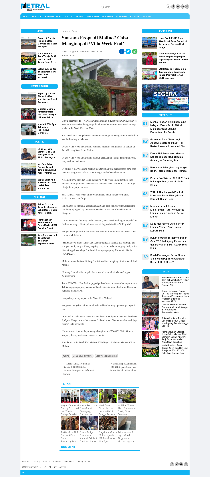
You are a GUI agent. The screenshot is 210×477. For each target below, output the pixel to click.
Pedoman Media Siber (63, 461)
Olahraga (121, 16)
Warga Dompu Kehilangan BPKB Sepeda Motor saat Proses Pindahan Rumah (123, 367)
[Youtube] (182, 6)
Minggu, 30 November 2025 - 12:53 (85, 51)
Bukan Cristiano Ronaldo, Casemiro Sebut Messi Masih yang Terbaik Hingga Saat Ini (175, 322)
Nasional (37, 16)
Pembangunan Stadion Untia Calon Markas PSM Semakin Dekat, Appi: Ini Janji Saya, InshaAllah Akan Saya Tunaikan (174, 336)
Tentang (36, 461)
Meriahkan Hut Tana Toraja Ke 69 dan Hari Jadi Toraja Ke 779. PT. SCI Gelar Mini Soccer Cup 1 (175, 349)
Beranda (26, 461)
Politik (69, 16)
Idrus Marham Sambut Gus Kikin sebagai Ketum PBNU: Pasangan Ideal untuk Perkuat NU (175, 281)
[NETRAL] (35, 10)
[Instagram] (187, 6)
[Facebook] (173, 6)
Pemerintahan (53, 16)
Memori (147, 16)
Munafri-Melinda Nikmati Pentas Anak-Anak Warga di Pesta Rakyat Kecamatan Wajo (175, 308)
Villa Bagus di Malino (83, 356)
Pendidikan (93, 16)
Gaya (74, 31)
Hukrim (79, 16)
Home (65, 31)
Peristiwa (107, 16)
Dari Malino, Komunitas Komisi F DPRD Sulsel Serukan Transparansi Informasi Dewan (78, 368)
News (26, 16)
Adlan (72, 55)
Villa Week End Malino (106, 356)
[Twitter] (178, 6)
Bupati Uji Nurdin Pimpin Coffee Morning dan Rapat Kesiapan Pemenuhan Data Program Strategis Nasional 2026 (175, 296)
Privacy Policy (83, 461)
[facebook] (122, 51)
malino (66, 356)
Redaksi (46, 461)
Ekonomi (134, 16)
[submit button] (168, 6)
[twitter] (128, 51)
